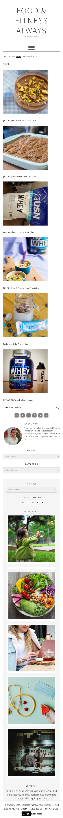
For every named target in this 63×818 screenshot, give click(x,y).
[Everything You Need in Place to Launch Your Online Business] (31, 670)
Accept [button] (26, 814)
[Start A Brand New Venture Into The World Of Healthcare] (31, 722)
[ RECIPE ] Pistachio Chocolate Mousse (19, 120)
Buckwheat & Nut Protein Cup (15, 344)
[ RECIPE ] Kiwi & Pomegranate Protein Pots (21, 288)
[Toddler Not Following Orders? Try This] (31, 561)
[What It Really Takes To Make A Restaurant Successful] (31, 775)
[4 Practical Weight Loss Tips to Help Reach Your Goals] (31, 618)
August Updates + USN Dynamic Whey (18, 232)
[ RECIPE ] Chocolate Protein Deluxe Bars (20, 176)
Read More (36, 813)
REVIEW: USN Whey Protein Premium (18, 400)
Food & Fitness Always (31, 20)
